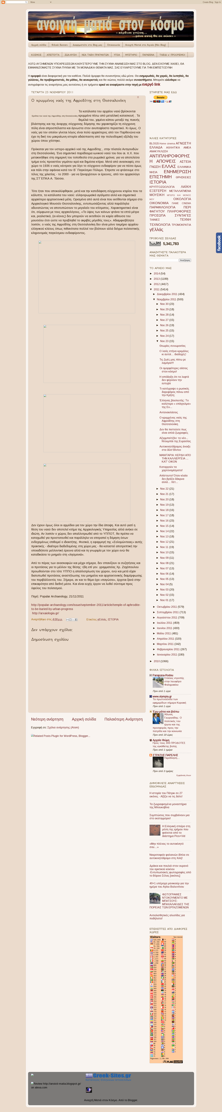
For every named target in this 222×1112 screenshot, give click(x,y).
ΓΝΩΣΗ (155, 167)
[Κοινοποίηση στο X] (73, 619)
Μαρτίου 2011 (165, 644)
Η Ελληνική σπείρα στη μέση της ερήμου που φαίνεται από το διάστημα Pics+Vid (176, 831)
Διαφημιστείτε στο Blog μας (87, 44)
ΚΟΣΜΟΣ (36, 54)
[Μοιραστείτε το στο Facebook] (76, 619)
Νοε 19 (164, 504)
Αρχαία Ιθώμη (161, 740)
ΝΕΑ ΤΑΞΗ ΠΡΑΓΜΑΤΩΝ (95, 54)
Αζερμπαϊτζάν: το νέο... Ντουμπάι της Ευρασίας (175, 440)
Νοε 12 (164, 541)
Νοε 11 (164, 547)
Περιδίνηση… (172, 758)
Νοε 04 (164, 584)
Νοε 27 (164, 319)
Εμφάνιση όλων (184, 775)
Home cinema (167, 143)
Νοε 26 (164, 325)
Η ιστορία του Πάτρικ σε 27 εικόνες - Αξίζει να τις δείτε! (166, 795)
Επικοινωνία (113, 44)
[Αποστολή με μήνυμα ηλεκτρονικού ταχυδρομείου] (67, 619)
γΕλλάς (101, 619)
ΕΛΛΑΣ (169, 166)
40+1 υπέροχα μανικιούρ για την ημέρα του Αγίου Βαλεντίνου (169, 885)
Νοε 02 (164, 594)
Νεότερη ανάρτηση (47, 719)
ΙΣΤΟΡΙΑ (113, 619)
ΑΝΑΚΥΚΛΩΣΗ (159, 151)
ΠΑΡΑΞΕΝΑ (148, 54)
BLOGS (154, 143)
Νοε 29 (164, 309)
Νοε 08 (164, 563)
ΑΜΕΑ (187, 147)
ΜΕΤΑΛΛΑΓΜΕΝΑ (180, 190)
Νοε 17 (164, 515)
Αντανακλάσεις (168, 412)
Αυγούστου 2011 (167, 617)
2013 (157, 278)
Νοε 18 (164, 510)
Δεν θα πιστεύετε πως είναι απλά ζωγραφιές (173, 431)
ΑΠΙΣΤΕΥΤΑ (53, 54)
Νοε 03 (164, 589)
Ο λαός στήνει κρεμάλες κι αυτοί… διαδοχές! (174, 353)
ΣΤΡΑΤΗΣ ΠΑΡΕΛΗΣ (165, 755)
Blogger (132, 1100)
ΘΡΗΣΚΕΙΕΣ (183, 177)
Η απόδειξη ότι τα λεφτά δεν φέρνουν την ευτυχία (174, 380)
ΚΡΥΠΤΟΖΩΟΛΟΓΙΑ (162, 186)
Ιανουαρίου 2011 (167, 654)
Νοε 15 (164, 525)
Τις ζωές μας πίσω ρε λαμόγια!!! (172, 361)
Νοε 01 (164, 600)
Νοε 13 (164, 536)
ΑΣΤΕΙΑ (185, 161)
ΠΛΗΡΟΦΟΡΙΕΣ (179, 211)
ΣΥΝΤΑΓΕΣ (183, 215)
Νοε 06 (164, 573)
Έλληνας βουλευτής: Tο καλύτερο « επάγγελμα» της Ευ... (175, 403)
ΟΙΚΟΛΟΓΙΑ (182, 199)
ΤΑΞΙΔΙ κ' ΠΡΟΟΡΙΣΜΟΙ (172, 54)
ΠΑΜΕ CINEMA (181, 203)
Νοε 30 (164, 303)
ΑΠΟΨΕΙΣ (166, 161)
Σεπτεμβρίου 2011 (168, 612)
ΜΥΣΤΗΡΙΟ (131, 54)
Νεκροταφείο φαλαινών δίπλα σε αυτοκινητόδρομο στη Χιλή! (169, 856)
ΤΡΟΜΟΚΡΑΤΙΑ (181, 224)
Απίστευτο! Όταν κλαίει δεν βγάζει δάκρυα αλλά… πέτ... (173, 479)
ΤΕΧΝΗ (185, 219)
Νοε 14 (164, 531)
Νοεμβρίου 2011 (167, 299)
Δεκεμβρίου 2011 (167, 294)
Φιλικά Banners (59, 44)
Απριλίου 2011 (166, 638)
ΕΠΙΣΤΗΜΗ (161, 176)
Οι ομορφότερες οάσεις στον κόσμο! (173, 370)
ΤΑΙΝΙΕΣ (155, 219)
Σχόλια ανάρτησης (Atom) (63, 727)
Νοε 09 (164, 557)
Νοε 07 (164, 568)
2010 (157, 661)
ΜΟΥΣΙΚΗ (157, 195)
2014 (157, 273)
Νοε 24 (164, 335)
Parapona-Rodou (163, 675)
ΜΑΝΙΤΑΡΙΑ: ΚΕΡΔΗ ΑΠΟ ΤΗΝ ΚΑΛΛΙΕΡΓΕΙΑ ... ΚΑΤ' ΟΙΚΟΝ (175, 458)
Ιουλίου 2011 (165, 622)
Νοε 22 (164, 488)
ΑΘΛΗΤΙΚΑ (173, 147)
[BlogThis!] (70, 619)
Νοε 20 (164, 499)
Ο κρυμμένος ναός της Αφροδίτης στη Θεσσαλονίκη (173, 421)
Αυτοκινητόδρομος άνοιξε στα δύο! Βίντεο (174, 448)
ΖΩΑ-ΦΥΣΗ (71, 54)
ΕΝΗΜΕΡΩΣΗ (177, 171)
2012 (157, 284)
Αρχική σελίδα (38, 44)
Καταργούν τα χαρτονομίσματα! (171, 468)
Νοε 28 (164, 314)
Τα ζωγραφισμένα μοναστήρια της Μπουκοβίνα (168, 806)
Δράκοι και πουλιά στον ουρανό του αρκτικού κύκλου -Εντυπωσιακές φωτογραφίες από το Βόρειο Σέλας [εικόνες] (170, 870)
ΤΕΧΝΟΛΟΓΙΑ (160, 225)
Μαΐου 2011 (164, 633)
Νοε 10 (164, 552)
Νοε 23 (164, 341)
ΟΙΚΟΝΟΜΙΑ (159, 203)
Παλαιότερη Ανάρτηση (124, 719)
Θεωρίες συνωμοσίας (172, 345)
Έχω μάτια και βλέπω (166, 711)
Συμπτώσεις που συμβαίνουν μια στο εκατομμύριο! (170, 817)
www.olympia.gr (162, 696)
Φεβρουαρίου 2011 (168, 649)
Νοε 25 (164, 330)
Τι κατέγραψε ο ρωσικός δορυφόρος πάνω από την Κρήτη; (174, 392)
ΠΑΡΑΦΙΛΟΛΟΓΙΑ (162, 207)
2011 (157, 289)
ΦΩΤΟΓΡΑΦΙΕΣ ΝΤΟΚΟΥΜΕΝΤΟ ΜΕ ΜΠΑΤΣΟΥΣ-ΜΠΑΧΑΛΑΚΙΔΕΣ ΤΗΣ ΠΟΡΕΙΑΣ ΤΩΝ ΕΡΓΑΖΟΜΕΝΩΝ (169, 901)
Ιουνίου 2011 (165, 628)
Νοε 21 (164, 494)
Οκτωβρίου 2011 (167, 606)
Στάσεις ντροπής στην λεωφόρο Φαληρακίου (174, 681)
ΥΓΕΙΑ (117, 54)
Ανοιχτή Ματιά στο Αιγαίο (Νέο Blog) (145, 44)
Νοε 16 (164, 520)
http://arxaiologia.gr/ (45, 613)
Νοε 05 (164, 578)
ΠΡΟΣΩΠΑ (158, 215)
